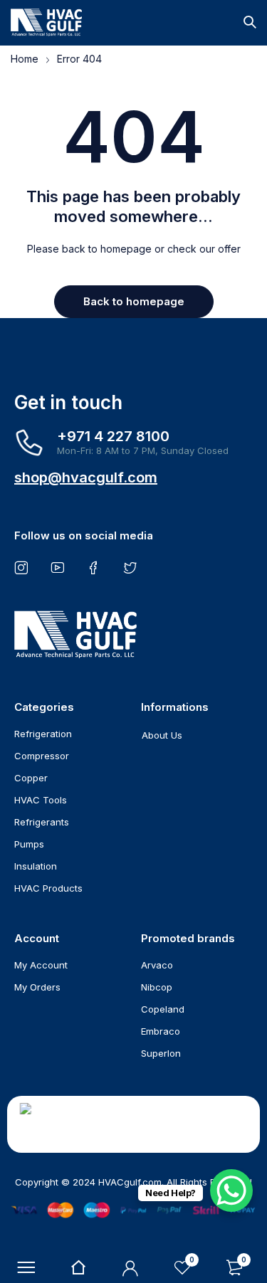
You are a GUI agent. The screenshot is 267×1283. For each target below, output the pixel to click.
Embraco (160, 1031)
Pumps (29, 844)
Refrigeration (43, 733)
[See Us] (23, 567)
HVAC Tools (40, 800)
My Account (41, 965)
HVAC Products (48, 888)
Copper (31, 777)
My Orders (37, 987)
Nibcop (156, 987)
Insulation (35, 866)
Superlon (161, 1053)
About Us (162, 735)
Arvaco (157, 965)
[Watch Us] (60, 567)
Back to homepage (133, 301)
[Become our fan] (96, 567)
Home (24, 59)
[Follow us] (132, 567)
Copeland (162, 1009)
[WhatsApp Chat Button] (231, 1190)
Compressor (41, 755)
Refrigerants (41, 822)
